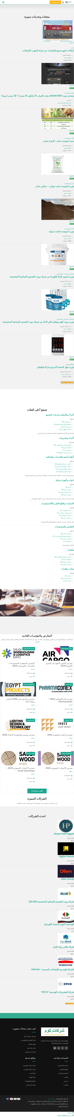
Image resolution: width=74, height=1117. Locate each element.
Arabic (69, 1113)
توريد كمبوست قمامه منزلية (61, 231)
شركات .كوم (51, 1099)
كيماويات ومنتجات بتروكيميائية (65, 274)
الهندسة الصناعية (30, 753)
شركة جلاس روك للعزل (63, 946)
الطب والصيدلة (69, 684)
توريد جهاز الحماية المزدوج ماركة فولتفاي (55, 367)
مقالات (66, 1077)
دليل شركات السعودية (29, 1065)
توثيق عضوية (32, 1044)
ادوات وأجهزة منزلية (65, 480)
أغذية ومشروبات (66, 437)
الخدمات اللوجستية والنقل (66, 648)
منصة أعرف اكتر (31, 1085)
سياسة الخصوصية (63, 1065)
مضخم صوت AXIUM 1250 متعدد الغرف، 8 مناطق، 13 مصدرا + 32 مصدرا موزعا (37, 95)
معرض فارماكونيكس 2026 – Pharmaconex (60, 700)
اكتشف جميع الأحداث (37, 791)
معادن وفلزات (67, 568)
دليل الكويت (32, 1077)
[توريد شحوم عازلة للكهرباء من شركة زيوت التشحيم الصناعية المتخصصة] (57, 254)
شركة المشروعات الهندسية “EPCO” (57, 992)
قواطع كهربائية (70, 364)
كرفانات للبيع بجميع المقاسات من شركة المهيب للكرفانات (48, 50)
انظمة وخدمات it (69, 93)
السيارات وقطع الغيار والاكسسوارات (57, 503)
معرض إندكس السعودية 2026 (59, 734)
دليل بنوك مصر (31, 1048)
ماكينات (70, 549)
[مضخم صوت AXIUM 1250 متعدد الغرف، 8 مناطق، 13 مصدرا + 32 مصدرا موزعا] (57, 73)
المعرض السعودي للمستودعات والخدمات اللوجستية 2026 (22, 664)
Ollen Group (67, 879)
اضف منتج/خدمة (55, 2)
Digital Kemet (66, 856)
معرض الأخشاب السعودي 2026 (59, 768)
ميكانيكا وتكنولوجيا (30, 1081)
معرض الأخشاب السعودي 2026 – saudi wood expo (20, 769)
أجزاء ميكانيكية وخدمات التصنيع (60, 414)
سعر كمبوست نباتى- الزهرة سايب (58, 140)
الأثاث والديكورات (68, 720)
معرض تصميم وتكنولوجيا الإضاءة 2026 (18, 734)
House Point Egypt (64, 833)
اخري (72, 48)
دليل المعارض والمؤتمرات (28, 1040)
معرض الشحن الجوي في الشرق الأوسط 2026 (59, 664)
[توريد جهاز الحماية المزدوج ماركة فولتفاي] (57, 345)
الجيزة (69, 57)
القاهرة (69, 284)
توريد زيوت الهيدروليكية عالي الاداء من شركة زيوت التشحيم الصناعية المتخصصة (38, 321)
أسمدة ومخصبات (69, 138)
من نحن (66, 1081)
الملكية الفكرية (64, 1069)
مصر (65, 57)
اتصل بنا (66, 1085)
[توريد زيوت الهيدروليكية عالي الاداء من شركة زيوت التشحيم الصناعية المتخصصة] (57, 299)
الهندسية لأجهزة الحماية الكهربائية (59, 924)
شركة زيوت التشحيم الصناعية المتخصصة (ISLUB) (51, 901)
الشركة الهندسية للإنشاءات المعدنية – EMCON (52, 969)
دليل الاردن (32, 1073)
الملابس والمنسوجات (64, 526)
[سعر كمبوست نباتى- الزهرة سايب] (57, 118)
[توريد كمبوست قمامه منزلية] (57, 209)
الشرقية (63, 103)
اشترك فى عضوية (31, 1052)
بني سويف (68, 374)
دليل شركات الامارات (30, 1069)
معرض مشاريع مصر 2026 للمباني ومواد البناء (20, 700)
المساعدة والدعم (63, 1073)
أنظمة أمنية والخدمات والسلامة (60, 456)
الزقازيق (68, 103)
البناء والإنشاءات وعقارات (29, 684)
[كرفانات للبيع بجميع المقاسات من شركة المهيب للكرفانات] (57, 31)
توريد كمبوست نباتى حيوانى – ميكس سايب (54, 186)
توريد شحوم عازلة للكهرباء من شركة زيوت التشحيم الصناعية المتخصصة (42, 276)
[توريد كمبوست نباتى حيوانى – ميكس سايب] (57, 164)
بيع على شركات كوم (30, 1036)
